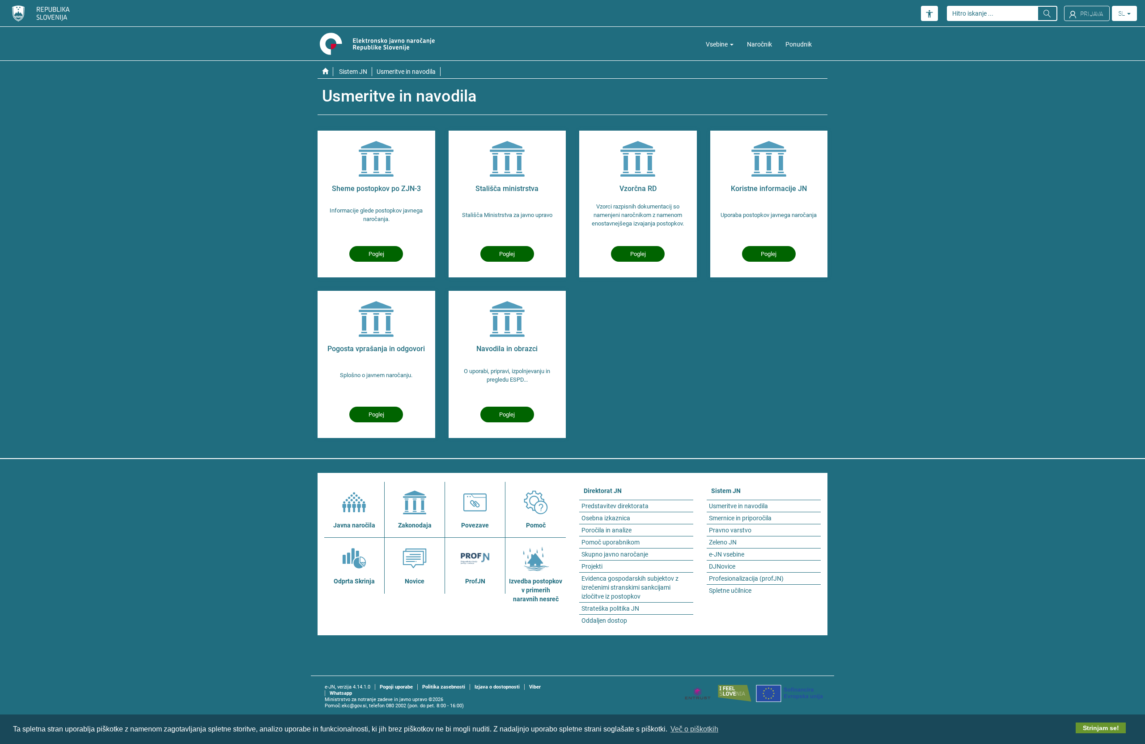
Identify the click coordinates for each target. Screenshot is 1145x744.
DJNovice (722, 566)
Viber (535, 687)
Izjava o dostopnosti (497, 687)
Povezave (475, 525)
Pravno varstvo (730, 530)
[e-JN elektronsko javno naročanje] (325, 71)
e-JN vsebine (726, 554)
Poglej (376, 254)
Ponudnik (798, 44)
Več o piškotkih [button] (694, 729)
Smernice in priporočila (740, 518)
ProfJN (475, 581)
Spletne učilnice (730, 590)
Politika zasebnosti (443, 687)
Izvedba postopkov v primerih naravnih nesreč (535, 590)
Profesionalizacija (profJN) (746, 578)
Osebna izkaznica (605, 518)
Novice (414, 581)
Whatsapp (341, 693)
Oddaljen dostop (604, 620)
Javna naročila (354, 525)
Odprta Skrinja (354, 581)
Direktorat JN (603, 490)
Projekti (591, 566)
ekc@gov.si (354, 706)
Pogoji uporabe (396, 687)
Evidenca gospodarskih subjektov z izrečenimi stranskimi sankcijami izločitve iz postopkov (630, 587)
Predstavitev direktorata (615, 506)
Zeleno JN (723, 542)
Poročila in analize (606, 530)
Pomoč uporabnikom (610, 542)
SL (1122, 13)
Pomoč (536, 525)
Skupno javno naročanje (614, 554)
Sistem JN (353, 71)
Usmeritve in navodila (738, 506)
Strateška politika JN (610, 608)
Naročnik (759, 44)
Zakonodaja (415, 525)
